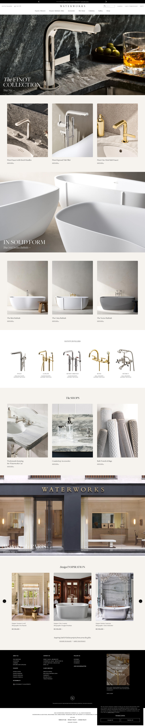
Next (106, 2)
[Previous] (4, 601)
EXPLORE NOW (85, 1)
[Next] (140, 601)
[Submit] (105, 6)
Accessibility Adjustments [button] (23, 684)
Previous (39, 2)
